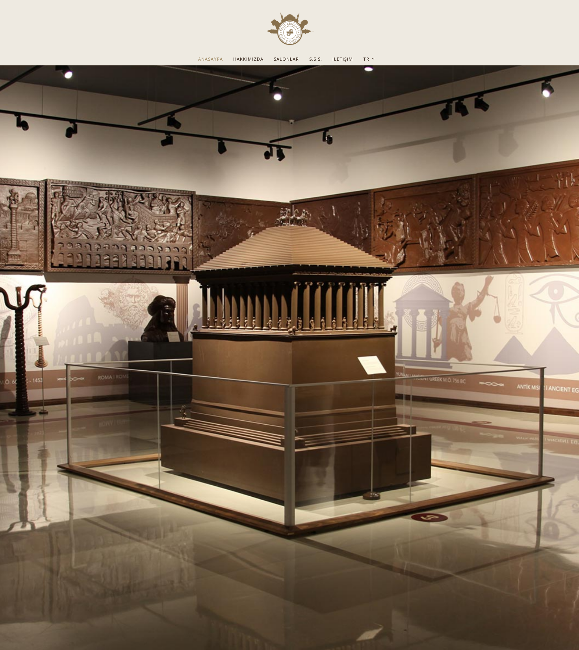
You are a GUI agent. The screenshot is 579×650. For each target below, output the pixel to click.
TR (367, 59)
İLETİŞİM (342, 59)
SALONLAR (286, 59)
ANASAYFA (210, 59)
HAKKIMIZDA (248, 59)
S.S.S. (315, 59)
